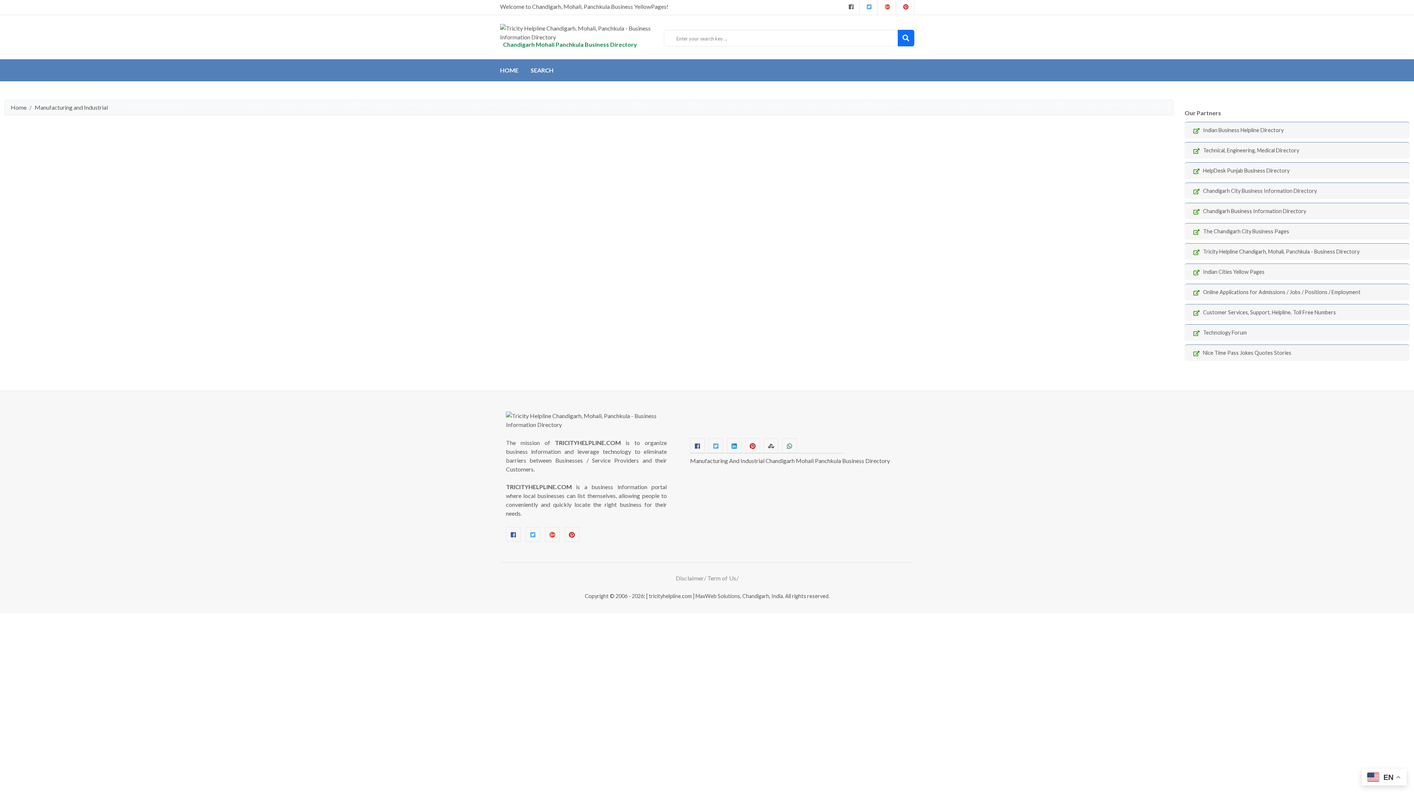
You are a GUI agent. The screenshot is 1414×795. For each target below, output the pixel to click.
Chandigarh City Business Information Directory (1260, 191)
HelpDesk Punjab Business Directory (1246, 170)
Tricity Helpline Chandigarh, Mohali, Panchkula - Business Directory (1281, 251)
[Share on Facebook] (697, 445)
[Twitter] (868, 7)
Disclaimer (690, 578)
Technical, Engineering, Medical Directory (1251, 150)
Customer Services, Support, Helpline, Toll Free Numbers (1269, 312)
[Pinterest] (571, 534)
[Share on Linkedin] (734, 445)
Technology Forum (1225, 332)
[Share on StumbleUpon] (771, 445)
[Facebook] (850, 7)
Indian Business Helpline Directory (1243, 130)
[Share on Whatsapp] (789, 445)
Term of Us (721, 578)
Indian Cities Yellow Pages (1233, 272)
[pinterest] (905, 7)
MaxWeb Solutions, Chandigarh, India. (740, 596)
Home (509, 70)
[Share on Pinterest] (752, 445)
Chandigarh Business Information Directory (1254, 211)
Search (542, 70)
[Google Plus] (886, 7)
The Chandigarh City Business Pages (1246, 231)
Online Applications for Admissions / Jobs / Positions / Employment (1282, 292)
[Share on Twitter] (715, 445)
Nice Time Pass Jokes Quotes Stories (1247, 353)
